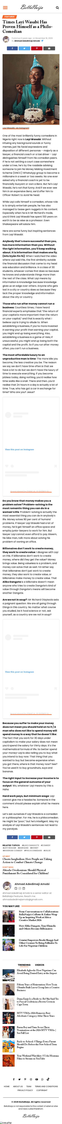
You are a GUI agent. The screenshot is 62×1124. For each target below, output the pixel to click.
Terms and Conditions (46, 1086)
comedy (46, 845)
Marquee (23, 848)
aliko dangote (31, 845)
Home (6, 1086)
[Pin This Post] (36, 48)
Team (28, 1086)
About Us (18, 1086)
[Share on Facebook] (12, 48)
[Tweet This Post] (24, 48)
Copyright (41, 1090)
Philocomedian (33, 851)
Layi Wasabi (10, 848)
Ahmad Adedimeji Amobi (27, 41)
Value (48, 851)
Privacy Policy (25, 1090)
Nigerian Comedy (13, 851)
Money (34, 848)
